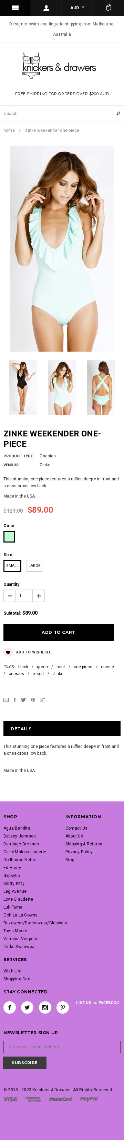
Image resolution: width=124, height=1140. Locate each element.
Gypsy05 (11, 875)
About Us (74, 836)
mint (60, 666)
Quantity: (11, 584)
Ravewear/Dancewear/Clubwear (35, 923)
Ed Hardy (12, 867)
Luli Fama (12, 907)
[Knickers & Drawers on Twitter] (27, 1007)
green (42, 666)
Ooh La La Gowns (20, 915)
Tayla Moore (15, 930)
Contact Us (76, 828)
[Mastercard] (60, 1098)
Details (21, 728)
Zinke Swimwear (19, 946)
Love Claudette (18, 899)
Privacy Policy (79, 852)
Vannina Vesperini (21, 938)
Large (34, 565)
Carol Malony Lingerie (24, 852)
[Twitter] (23, 699)
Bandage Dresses (21, 844)
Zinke (58, 673)
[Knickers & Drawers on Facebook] (9, 1007)
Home (9, 130)
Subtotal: (12, 613)
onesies (16, 673)
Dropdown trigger (46, 8)
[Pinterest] (33, 699)
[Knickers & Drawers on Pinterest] (62, 1007)
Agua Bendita (16, 828)
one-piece (83, 666)
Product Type (18, 456)
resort (38, 673)
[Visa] (10, 1098)
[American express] (33, 1098)
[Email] (6, 699)
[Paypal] (89, 1098)
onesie (107, 666)
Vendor (11, 465)
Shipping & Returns (83, 844)
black (23, 666)
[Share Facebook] (15, 699)
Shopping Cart (17, 979)
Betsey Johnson (19, 836)
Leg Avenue (15, 891)
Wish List (12, 971)
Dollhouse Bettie (20, 859)
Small (12, 565)
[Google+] (42, 699)
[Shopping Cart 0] (108, 8)
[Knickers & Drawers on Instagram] (45, 1007)
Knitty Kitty (13, 883)
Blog (69, 859)
